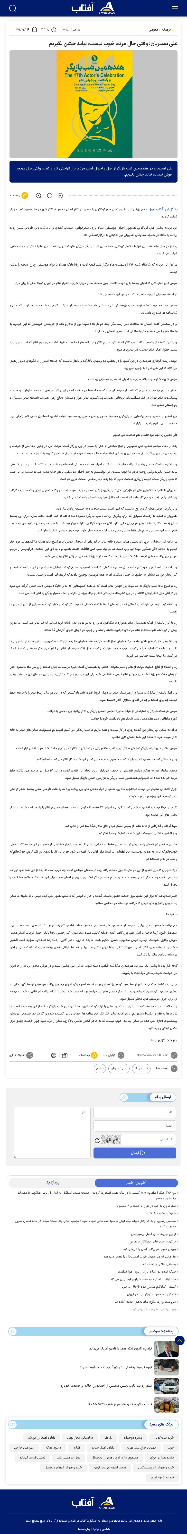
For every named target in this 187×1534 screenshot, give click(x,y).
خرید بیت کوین (164, 1437)
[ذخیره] (65, 1055)
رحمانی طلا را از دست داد (159, 1264)
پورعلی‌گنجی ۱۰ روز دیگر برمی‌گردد (153, 1309)
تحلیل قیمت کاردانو (32, 1457)
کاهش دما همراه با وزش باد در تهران (151, 1294)
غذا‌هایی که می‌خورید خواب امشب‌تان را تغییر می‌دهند (139, 1256)
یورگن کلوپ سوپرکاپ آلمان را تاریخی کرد (149, 1249)
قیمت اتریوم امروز (162, 1477)
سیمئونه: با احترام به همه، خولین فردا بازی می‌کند (143, 1279)
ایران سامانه (84, 1529)
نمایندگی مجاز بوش (80, 1437)
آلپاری (76, 1447)
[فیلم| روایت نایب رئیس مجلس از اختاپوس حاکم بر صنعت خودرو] (165, 1385)
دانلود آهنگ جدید (103, 1447)
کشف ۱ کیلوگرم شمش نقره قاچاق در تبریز (148, 1286)
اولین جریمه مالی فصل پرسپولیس (153, 1234)
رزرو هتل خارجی (24, 1447)
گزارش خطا (109, 1055)
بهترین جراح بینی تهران (141, 1447)
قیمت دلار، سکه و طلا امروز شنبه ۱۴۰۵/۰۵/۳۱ (120, 1404)
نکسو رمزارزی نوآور (162, 1457)
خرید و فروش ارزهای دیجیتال (63, 1467)
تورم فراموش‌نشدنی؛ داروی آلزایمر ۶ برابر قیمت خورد (116, 1367)
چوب (171, 1447)
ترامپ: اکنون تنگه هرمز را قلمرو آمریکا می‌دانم (120, 1348)
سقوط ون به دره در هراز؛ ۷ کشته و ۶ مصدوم (146, 1206)
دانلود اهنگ (53, 1447)
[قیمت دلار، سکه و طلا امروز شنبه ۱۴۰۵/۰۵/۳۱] (165, 1404)
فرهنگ (166, 29)
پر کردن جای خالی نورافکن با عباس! (152, 1241)
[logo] (94, 7)
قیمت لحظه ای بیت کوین (110, 1467)
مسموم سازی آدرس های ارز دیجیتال (115, 1457)
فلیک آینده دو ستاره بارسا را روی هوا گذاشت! (146, 1271)
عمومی (153, 29)
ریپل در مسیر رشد (68, 1457)
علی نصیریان (119, 1068)
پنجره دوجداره (132, 1437)
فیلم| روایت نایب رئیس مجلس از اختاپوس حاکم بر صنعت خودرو (106, 1385)
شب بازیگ (141, 1068)
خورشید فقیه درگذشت (161, 1213)
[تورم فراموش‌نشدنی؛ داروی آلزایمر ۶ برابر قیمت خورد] (165, 1367)
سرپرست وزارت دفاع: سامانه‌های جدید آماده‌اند (145, 1301)
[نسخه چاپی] (53, 1055)
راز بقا (108, 1437)
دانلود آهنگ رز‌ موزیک (42, 1437)
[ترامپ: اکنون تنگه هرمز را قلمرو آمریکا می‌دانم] (165, 1348)
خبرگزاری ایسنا (160, 1040)
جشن (99, 1068)
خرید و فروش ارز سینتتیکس (156, 1467)
